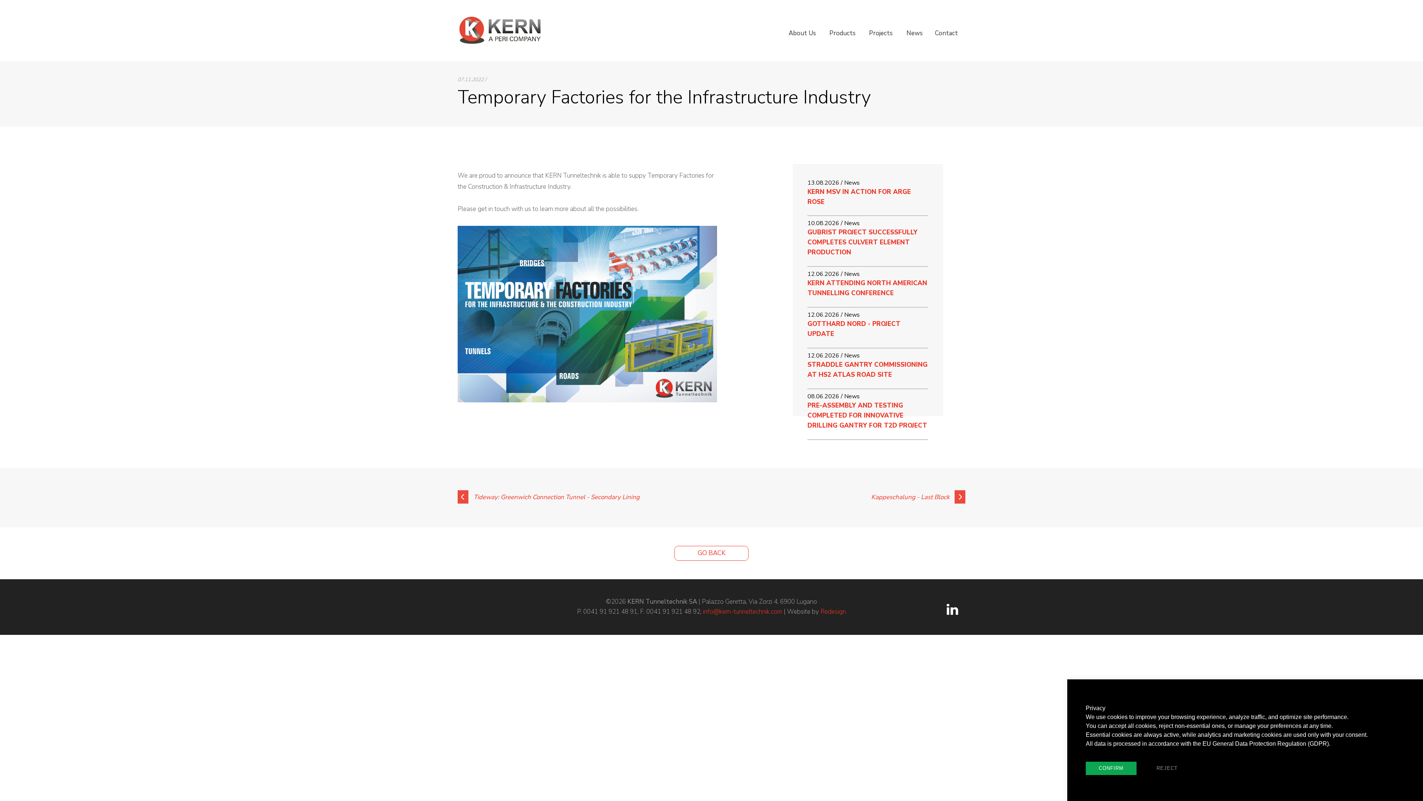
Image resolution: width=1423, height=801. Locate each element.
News (914, 33)
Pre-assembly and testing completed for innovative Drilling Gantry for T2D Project (867, 415)
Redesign (833, 611)
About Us (802, 33)
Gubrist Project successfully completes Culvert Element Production (862, 242)
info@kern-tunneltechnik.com (742, 611)
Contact (946, 33)
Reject (1167, 768)
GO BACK (712, 553)
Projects (881, 33)
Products (842, 33)
